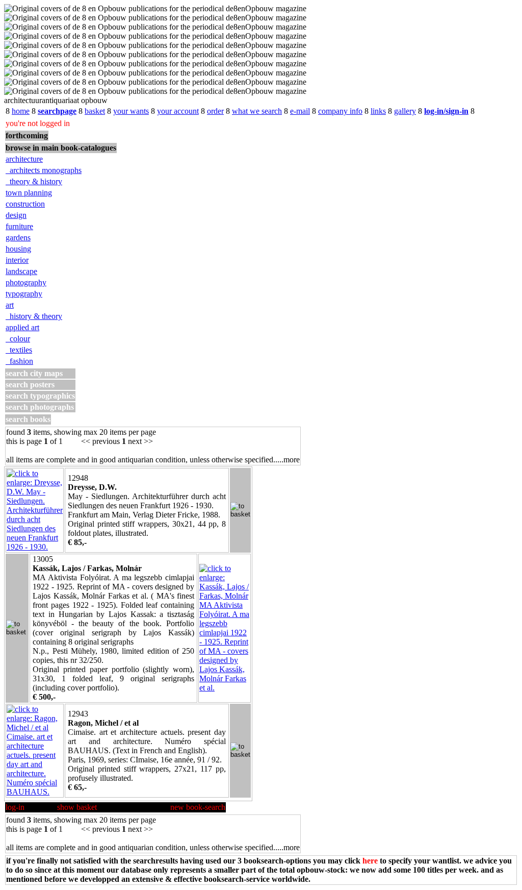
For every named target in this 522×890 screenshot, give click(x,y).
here (370, 860)
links (378, 111)
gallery (405, 111)
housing (18, 248)
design (16, 215)
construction (25, 204)
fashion (19, 361)
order (215, 111)
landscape (21, 271)
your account (178, 111)
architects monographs (44, 170)
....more (287, 459)
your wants (131, 111)
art (10, 305)
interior (17, 260)
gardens (18, 237)
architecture (24, 159)
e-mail (300, 111)
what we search (257, 111)
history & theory (34, 316)
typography (24, 293)
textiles (19, 349)
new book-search (197, 807)
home (21, 111)
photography (26, 282)
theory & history (34, 181)
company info (340, 111)
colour (18, 338)
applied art (22, 327)
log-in (15, 807)
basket (95, 111)
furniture (19, 226)
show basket (77, 807)
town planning (29, 192)
